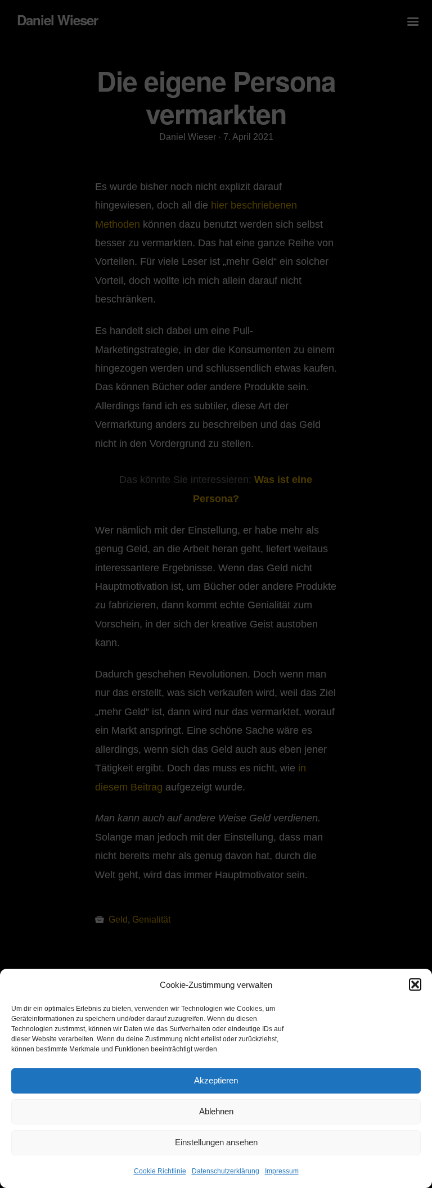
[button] (415, 984)
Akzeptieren (216, 1080)
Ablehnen (216, 1111)
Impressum (282, 1171)
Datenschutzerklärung (225, 1171)
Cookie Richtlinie (160, 1171)
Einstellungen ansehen (216, 1142)
